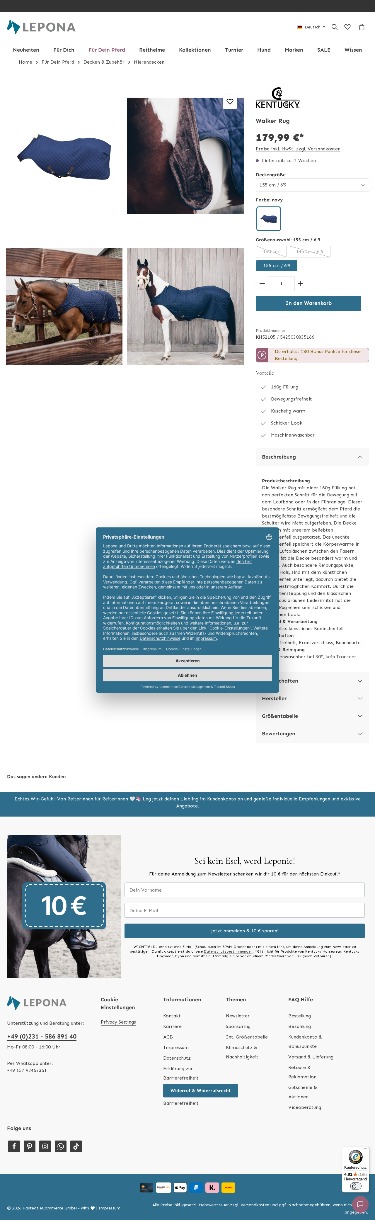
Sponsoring (238, 1026)
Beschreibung (279, 457)
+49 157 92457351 (27, 1070)
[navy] (269, 219)
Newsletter (238, 1016)
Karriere (172, 1026)
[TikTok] (76, 1146)
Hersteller (274, 698)
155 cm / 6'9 (276, 265)
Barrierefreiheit (181, 1103)
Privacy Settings (118, 1022)
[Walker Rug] (64, 156)
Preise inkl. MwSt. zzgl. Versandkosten (298, 149)
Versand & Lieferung (310, 1057)
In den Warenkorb (309, 303)
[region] (125, 231)
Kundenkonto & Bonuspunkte (305, 1041)
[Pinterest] (29, 1146)
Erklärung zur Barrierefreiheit (181, 1073)
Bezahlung (299, 1026)
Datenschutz (177, 1058)
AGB (168, 1037)
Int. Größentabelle (247, 1037)
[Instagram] (45, 1146)
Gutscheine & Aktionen (302, 1092)
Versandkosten (255, 1204)
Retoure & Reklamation (302, 1072)
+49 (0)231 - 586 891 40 (41, 1036)
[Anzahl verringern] (262, 283)
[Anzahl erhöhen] (300, 283)
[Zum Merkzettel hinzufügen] (230, 102)
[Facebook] (14, 1146)
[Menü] (365, 1150)
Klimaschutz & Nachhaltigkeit (242, 1052)
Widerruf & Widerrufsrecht (201, 1090)
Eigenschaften (280, 681)
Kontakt (172, 1016)
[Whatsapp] (61, 1146)
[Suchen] (334, 27)
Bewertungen (278, 733)
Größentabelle (280, 716)
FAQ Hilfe (300, 999)
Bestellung (299, 1016)
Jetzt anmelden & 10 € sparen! (244, 931)
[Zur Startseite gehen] (41, 27)
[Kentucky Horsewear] (278, 97)
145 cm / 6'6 (313, 253)
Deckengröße (271, 174)
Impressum (176, 1047)
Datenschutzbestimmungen (228, 951)
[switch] (356, 1186)
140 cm (275, 253)
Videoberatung (304, 1107)
